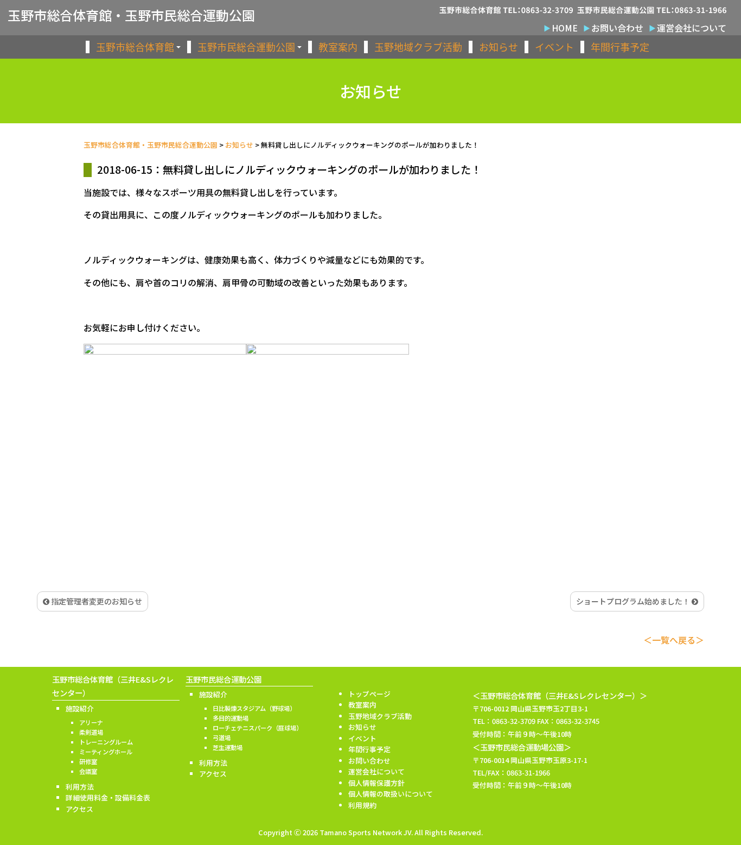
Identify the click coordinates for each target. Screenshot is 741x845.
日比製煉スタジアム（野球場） (254, 708)
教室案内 (337, 47)
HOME (565, 27)
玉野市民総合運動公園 (246, 47)
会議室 (88, 771)
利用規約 (362, 805)
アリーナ (91, 722)
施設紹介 (80, 708)
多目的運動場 (230, 718)
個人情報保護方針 (376, 783)
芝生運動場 (227, 747)
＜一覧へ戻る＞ (673, 639)
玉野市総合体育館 (135, 47)
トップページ (369, 694)
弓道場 (222, 737)
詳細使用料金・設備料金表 (108, 797)
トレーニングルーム (106, 741)
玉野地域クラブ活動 (418, 47)
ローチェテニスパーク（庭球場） (257, 727)
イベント (554, 47)
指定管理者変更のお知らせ (95, 601)
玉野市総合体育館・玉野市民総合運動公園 (131, 15)
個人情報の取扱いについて (390, 794)
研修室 (88, 761)
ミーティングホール (105, 751)
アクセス (79, 809)
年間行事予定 (620, 47)
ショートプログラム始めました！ (634, 601)
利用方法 (80, 786)
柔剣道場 (91, 732)
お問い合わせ (617, 27)
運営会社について (691, 27)
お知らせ (498, 47)
